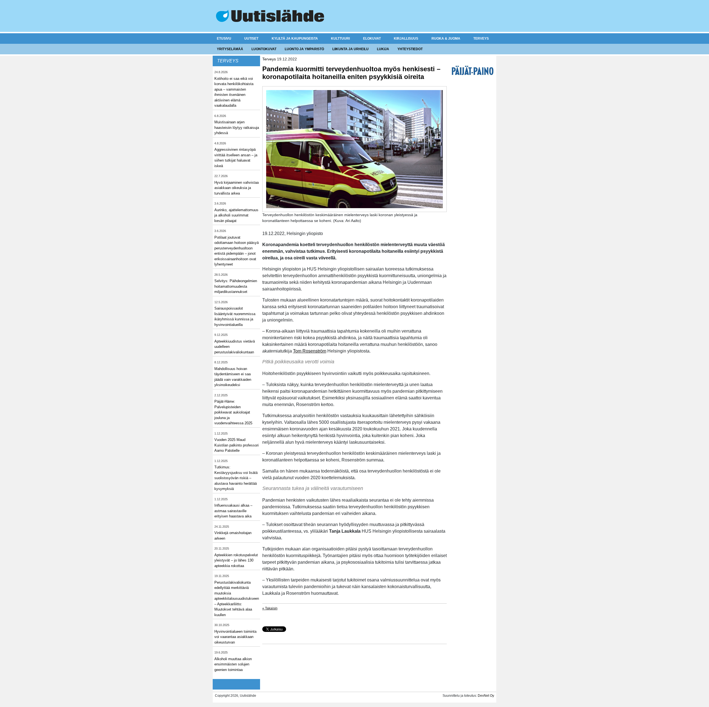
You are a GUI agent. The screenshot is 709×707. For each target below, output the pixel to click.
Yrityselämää (230, 49)
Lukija (383, 49)
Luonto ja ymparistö (304, 49)
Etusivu (224, 38)
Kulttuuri (340, 38)
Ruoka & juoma (445, 38)
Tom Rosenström (309, 351)
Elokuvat (372, 38)
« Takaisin (270, 608)
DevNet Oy (486, 696)
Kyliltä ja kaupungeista (295, 38)
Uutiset (251, 38)
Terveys (481, 38)
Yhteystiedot (410, 49)
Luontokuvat (263, 49)
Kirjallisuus (406, 38)
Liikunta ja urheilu (350, 49)
